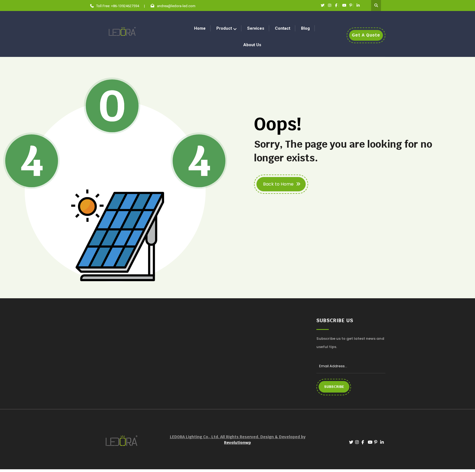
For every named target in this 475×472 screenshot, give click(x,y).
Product (224, 28)
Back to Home (278, 184)
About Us (252, 44)
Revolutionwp (237, 442)
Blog (305, 28)
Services (255, 28)
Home (200, 28)
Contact (282, 28)
